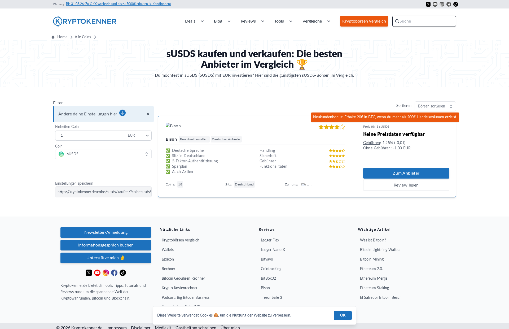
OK (342, 315)
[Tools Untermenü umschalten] (291, 21)
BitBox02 (268, 278)
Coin (59, 146)
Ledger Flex (270, 240)
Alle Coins (83, 37)
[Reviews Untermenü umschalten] (262, 21)
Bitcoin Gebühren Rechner (183, 278)
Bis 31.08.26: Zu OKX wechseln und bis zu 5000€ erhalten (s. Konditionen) (118, 4)
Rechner (168, 269)
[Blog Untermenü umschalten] (229, 21)
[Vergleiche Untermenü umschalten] (329, 21)
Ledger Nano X (273, 250)
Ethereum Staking (374, 288)
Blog (218, 21)
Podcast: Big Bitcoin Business (185, 298)
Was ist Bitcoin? (373, 240)
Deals (190, 21)
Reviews (248, 21)
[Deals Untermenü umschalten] (202, 21)
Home (62, 37)
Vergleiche (312, 21)
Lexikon (168, 259)
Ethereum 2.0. (371, 269)
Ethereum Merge (373, 278)
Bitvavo (267, 259)
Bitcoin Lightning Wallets (380, 250)
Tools (279, 21)
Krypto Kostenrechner (180, 288)
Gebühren (371, 143)
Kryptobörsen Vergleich (180, 240)
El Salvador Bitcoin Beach (381, 298)
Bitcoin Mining (372, 259)
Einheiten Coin (67, 127)
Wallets (168, 250)
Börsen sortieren (431, 106)
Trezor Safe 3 (271, 298)
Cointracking (271, 269)
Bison (265, 288)
